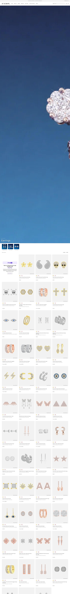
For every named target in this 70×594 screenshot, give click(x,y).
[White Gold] (20, 275)
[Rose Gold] (38, 275)
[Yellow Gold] (19, 275)
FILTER (64, 252)
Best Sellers (3, 238)
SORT (67, 252)
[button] (12, 4)
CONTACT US (66, 0)
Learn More (10, 273)
